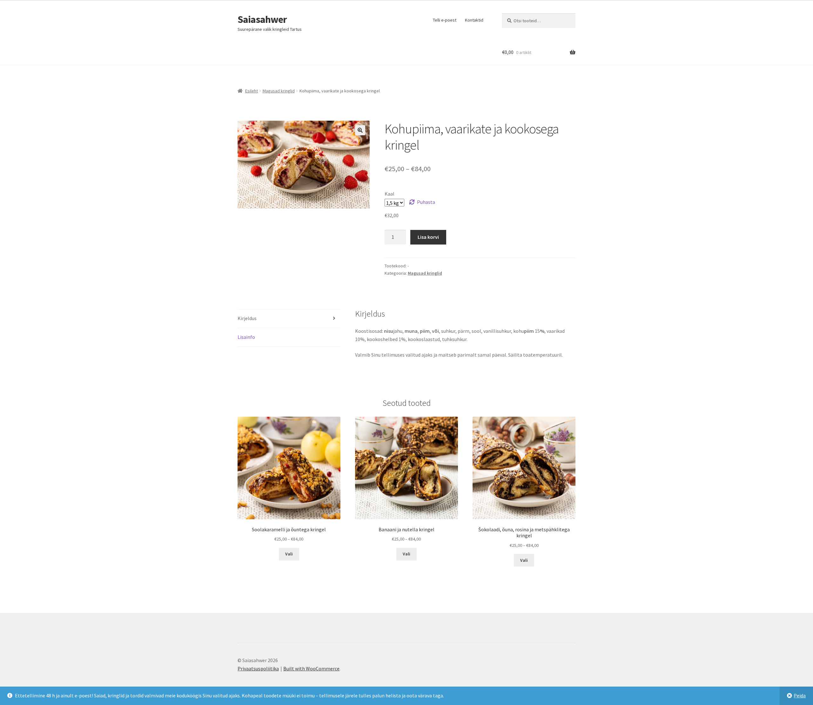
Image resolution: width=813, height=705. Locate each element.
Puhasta (426, 202)
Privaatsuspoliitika (258, 668)
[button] (360, 130)
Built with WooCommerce (311, 668)
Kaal (389, 194)
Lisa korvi (428, 237)
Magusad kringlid (279, 91)
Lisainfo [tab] (246, 337)
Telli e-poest (444, 20)
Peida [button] (800, 695)
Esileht (251, 91)
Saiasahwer (262, 19)
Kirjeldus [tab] (247, 318)
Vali (289, 554)
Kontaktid (474, 20)
